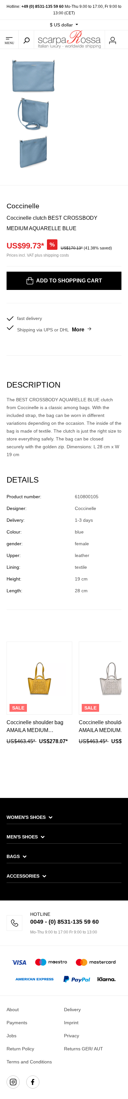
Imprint (71, 1022)
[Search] (26, 39)
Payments (17, 1022)
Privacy (71, 1035)
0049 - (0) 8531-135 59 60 (64, 921)
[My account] (112, 39)
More (78, 329)
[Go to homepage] (69, 39)
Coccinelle (23, 206)
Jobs (11, 1035)
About (13, 1009)
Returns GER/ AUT (83, 1048)
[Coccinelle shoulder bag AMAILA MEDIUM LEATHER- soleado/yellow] (39, 678)
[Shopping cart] (124, 39)
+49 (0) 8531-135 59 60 (42, 6)
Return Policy (20, 1048)
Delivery (72, 1009)
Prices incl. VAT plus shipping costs (38, 255)
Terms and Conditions (29, 1061)
